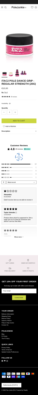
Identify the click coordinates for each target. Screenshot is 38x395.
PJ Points (4, 336)
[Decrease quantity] (4, 112)
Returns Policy (6, 318)
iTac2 (6, 92)
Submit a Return (7, 320)
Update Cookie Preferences (10, 352)
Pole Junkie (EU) (11, 390)
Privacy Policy (6, 347)
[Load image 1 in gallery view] (19, 39)
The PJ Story (6, 338)
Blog (3, 334)
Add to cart (19, 121)
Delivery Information (8, 314)
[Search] (6, 7)
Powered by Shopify (22, 390)
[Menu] (2, 7)
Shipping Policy (6, 316)
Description (6, 131)
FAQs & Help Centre (8, 323)
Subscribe (19, 297)
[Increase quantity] (15, 112)
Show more (18, 237)
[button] (19, 164)
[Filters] (4, 182)
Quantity (5, 108)
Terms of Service (7, 349)
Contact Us (5, 325)
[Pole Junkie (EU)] (19, 7)
